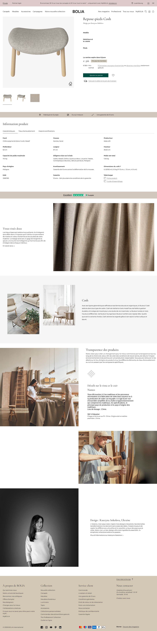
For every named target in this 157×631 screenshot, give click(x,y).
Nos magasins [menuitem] (104, 11)
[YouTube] (51, 627)
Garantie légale (84, 614)
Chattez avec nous (123, 598)
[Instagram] (46, 627)
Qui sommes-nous (10, 590)
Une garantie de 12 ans (86, 596)
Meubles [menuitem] (15, 11)
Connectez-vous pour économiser (111, 65)
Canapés (44, 593)
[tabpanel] (78, 162)
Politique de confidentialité (88, 611)
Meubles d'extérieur (48, 599)
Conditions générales (86, 599)
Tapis (43, 605)
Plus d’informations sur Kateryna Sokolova (106, 535)
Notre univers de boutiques (13, 593)
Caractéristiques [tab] (9, 131)
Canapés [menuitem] (6, 11)
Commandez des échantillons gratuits (55, 614)
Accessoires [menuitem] (26, 11)
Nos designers (8, 602)
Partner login (16, 3)
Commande (83, 590)
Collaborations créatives (12, 608)
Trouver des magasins (131, 627)
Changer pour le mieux (11, 605)
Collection (46, 585)
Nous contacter (84, 608)
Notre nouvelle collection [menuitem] (55, 11)
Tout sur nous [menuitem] (128, 11)
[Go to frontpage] (78, 11)
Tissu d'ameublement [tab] (27, 131)
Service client (85, 585)
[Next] (71, 98)
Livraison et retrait (85, 593)
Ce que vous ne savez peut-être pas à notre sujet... (19, 612)
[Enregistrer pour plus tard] (113, 75)
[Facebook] (42, 627)
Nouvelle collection (48, 590)
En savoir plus (8, 246)
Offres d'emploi (8, 599)
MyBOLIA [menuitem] (139, 11)
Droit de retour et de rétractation (90, 602)
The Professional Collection (51, 617)
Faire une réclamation (86, 605)
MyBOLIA (6, 616)
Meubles (44, 596)
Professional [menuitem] (116, 11)
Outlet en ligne (46, 620)
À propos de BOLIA (14, 585)
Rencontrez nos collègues (12, 596)
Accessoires (45, 608)
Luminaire (45, 602)
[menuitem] (146, 11)
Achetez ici (113, 3)
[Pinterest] (55, 627)
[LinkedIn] (60, 627)
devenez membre (133, 65)
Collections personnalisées (51, 611)
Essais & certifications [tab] (46, 131)
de (153, 3)
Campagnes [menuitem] (37, 11)
